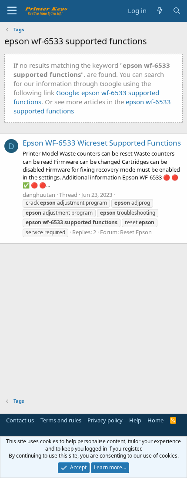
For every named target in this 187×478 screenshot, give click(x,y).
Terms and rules (60, 420)
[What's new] (159, 11)
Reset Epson (136, 232)
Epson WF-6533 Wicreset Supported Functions (102, 143)
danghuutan (39, 195)
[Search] (176, 11)
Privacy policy (105, 420)
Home (155, 420)
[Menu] (12, 11)
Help (135, 420)
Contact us (20, 420)
